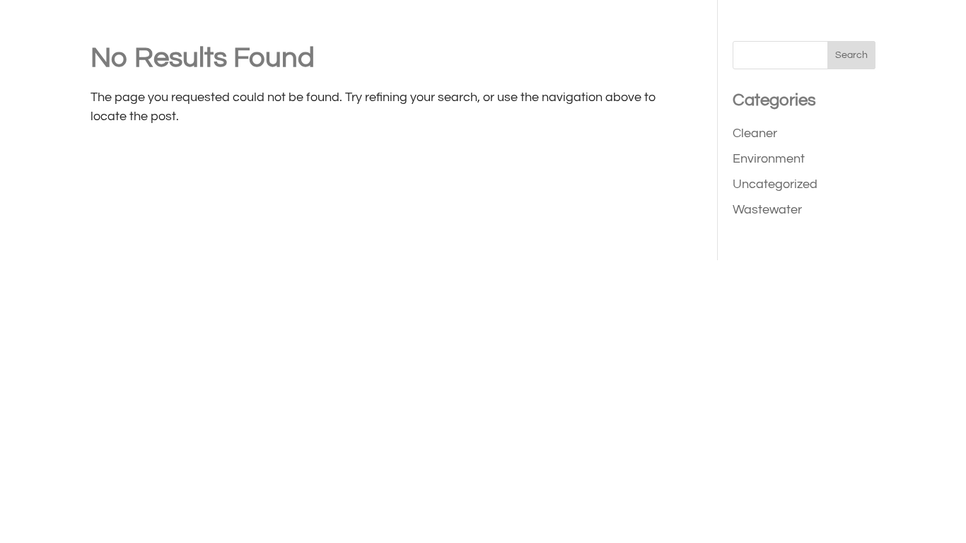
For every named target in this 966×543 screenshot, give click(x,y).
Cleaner (755, 133)
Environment (769, 158)
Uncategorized (775, 184)
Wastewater (767, 209)
